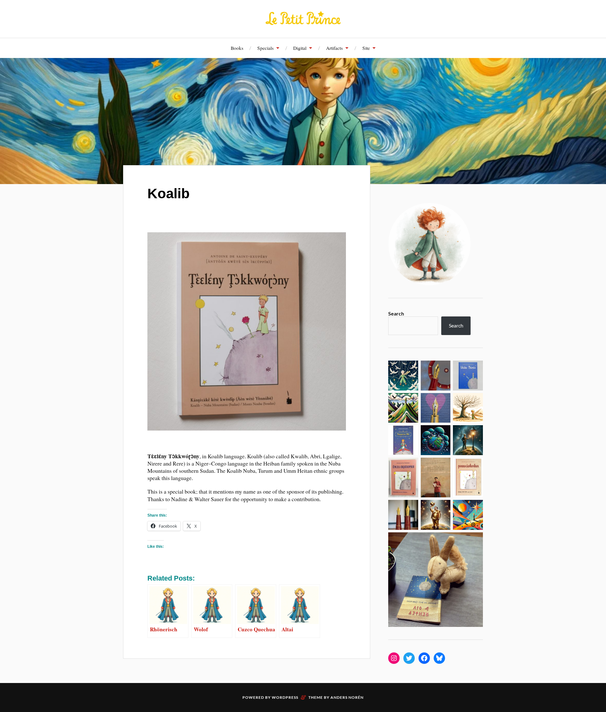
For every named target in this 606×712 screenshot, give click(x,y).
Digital (299, 48)
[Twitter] (409, 658)
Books (237, 48)
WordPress (285, 697)
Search (396, 313)
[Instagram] (394, 658)
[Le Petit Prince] (303, 18)
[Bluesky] (439, 658)
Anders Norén (347, 697)
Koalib (168, 193)
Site (366, 48)
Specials (265, 48)
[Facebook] (424, 658)
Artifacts (334, 48)
